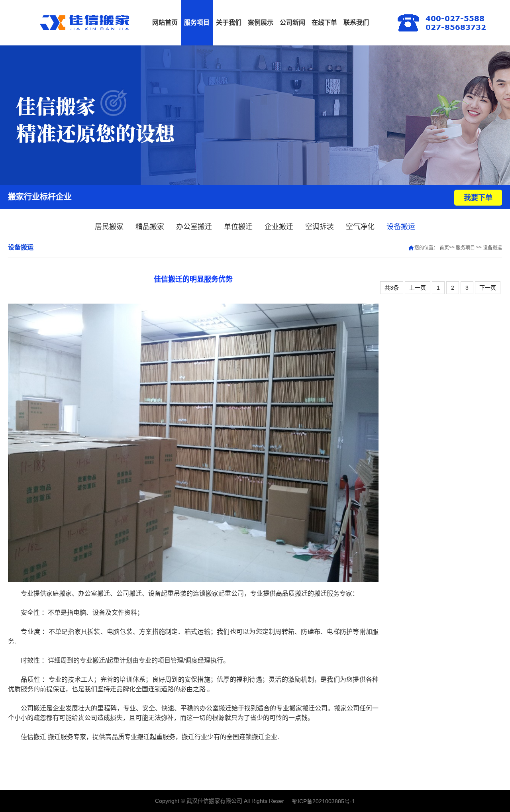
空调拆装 (319, 227)
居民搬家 (109, 227)
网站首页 (165, 22)
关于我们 (228, 22)
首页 (444, 248)
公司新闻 (292, 22)
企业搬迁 (279, 227)
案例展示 (260, 22)
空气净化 (360, 227)
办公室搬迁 (194, 227)
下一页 (487, 287)
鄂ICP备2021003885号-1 (323, 801)
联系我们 (356, 22)
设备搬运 (400, 227)
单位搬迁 (238, 227)
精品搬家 (149, 227)
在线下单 (324, 22)
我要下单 (478, 198)
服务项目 (197, 22)
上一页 (417, 287)
